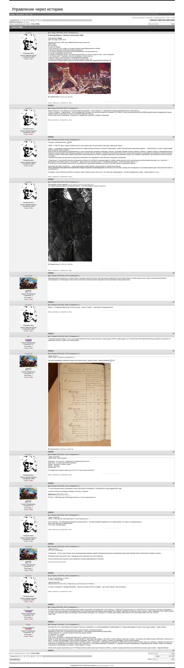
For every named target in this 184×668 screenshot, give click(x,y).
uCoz (112, 665)
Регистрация (20, 14)
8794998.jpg (63, 264)
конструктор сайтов (102, 665)
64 (78, 182)
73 (79, 575)
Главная (12, 14)
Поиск (168, 17)
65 (79, 275)
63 (79, 139)
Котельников (26, 22)
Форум (11, 24)
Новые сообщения (139, 17)
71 (79, 515)
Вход (26, 14)
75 (79, 624)
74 (78, 607)
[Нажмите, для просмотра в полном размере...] (79, 93)
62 (78, 108)
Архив (28, 24)
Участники (149, 17)
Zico (28, 607)
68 (79, 353)
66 (79, 305)
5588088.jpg (63, 449)
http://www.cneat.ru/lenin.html (57, 561)
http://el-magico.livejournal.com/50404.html (81, 184)
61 (78, 33)
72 (79, 546)
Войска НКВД (35, 24)
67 (79, 336)
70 (79, 486)
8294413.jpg (63, 96)
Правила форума (159, 17)
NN (28, 336)
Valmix (28, 624)
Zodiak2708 (28, 275)
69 (79, 454)
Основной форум (20, 24)
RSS (31, 14)
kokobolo (28, 33)
